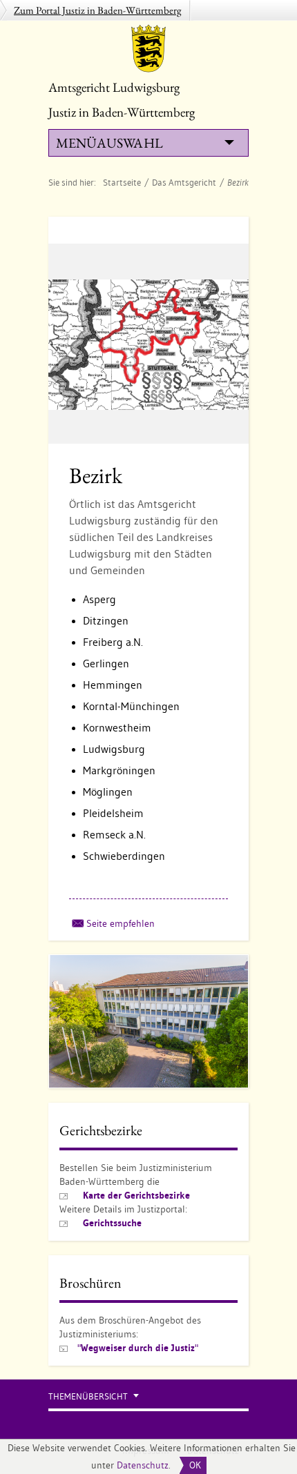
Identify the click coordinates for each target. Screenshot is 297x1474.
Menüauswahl (109, 143)
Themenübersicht (88, 1396)
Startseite (122, 182)
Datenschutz (143, 1465)
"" (137, 1348)
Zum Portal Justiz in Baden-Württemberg (98, 10)
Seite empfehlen (120, 923)
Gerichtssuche (112, 1223)
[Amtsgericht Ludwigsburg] (148, 48)
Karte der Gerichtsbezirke (136, 1195)
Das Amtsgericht (184, 182)
